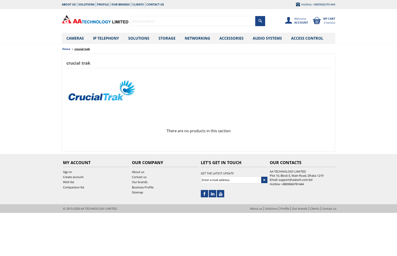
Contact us (155, 4)
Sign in (67, 172)
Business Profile (142, 187)
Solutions (86, 4)
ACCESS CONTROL (307, 38)
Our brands (120, 4)
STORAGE (167, 38)
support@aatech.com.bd (295, 180)
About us (69, 4)
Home (66, 49)
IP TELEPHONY (106, 38)
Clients (138, 4)
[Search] (260, 21)
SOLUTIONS (138, 38)
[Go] (264, 180)
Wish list (68, 182)
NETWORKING (197, 38)
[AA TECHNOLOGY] (95, 18)
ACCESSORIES (231, 38)
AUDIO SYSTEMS (267, 38)
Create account (73, 177)
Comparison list (73, 187)
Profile (103, 4)
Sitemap (137, 192)
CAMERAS (75, 38)
